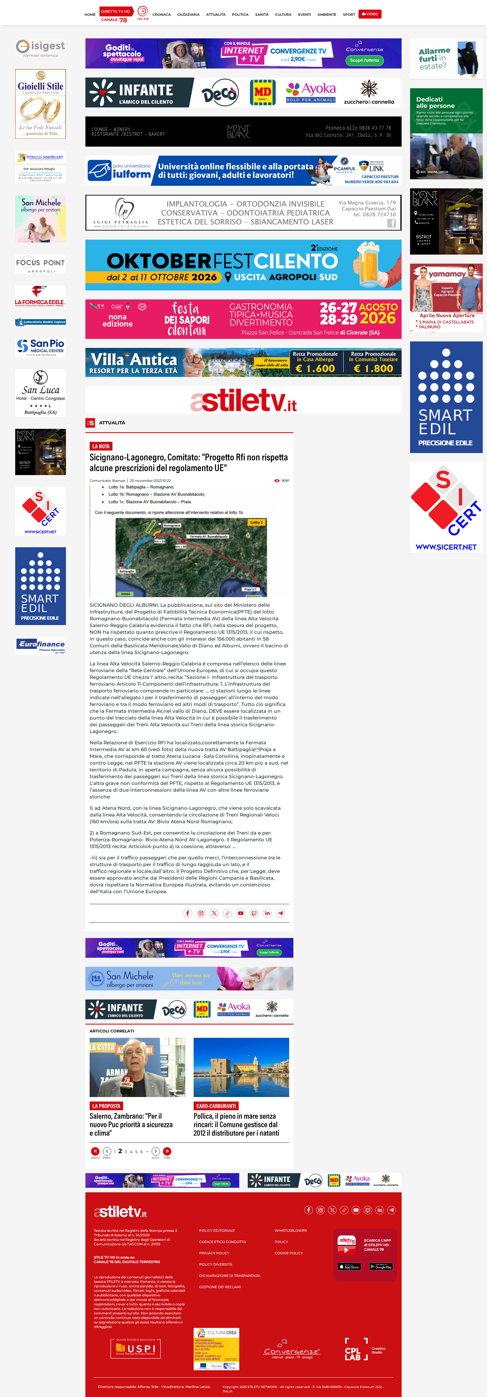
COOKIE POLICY (289, 1253)
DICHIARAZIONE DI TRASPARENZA (229, 1276)
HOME (90, 14)
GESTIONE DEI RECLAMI (220, 1287)
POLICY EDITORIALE (217, 1230)
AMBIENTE (327, 14)
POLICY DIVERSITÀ (215, 1264)
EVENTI (304, 14)
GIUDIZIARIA (188, 14)
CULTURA (283, 14)
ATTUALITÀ (215, 14)
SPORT (349, 14)
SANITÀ (262, 14)
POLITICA (240, 14)
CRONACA (161, 14)
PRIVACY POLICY (214, 1253)
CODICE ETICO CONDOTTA (222, 1242)
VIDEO (372, 14)
